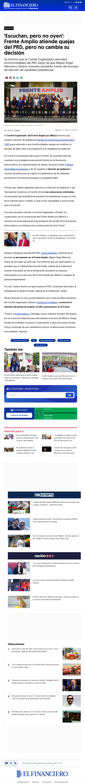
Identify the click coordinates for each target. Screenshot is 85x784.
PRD (34, 340)
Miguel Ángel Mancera (47, 340)
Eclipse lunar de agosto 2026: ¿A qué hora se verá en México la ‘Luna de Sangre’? (65, 450)
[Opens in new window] (19, 507)
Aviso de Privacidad (61, 782)
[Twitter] (74, 2)
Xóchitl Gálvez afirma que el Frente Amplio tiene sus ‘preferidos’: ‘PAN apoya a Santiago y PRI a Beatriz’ (21, 377)
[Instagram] (76, 2)
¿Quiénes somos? (23, 782)
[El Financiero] (21, 5)
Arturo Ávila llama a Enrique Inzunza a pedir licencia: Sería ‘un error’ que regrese (27, 438)
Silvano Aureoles (64, 340)
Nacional (9, 28)
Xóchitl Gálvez (22, 314)
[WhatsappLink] (40, 413)
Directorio (35, 782)
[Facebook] (72, 2)
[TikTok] (81, 2)
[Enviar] (69, 395)
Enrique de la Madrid (47, 302)
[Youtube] (79, 2)
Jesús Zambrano (49, 253)
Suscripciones (46, 782)
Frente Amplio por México (19, 340)
